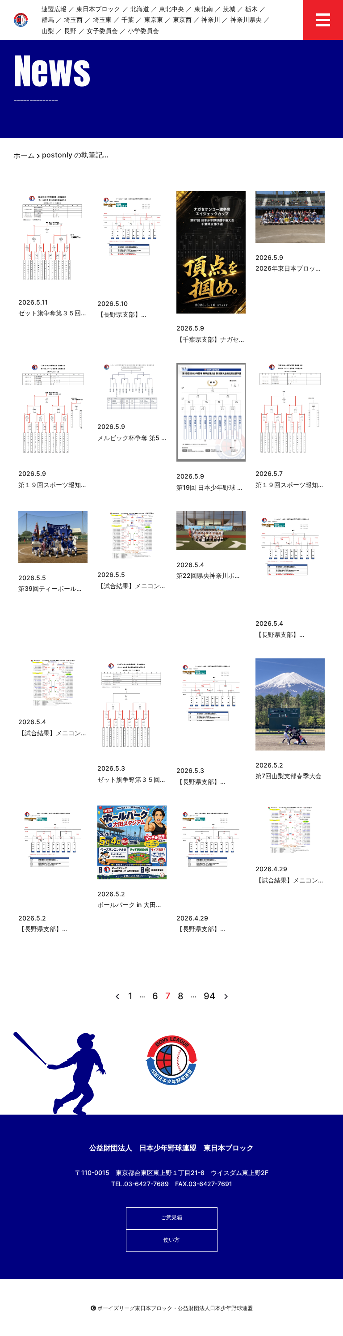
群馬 (48, 19)
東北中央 (171, 9)
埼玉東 (102, 19)
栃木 (251, 9)
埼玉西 (73, 19)
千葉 (127, 19)
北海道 (139, 9)
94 (209, 996)
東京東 (153, 19)
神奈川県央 (246, 19)
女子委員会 (102, 30)
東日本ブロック (98, 9)
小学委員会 (143, 30)
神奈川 (210, 19)
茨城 (229, 9)
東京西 (182, 19)
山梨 (48, 30)
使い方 (171, 1239)
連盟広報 (54, 9)
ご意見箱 (171, 1217)
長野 (70, 30)
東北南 (203, 9)
